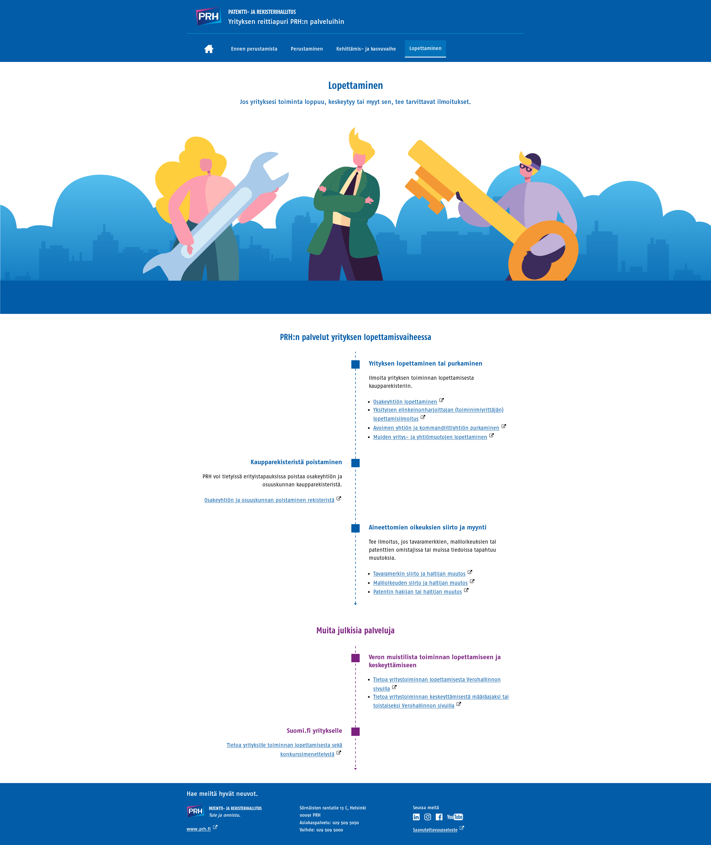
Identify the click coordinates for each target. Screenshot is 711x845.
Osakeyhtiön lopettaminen (405, 402)
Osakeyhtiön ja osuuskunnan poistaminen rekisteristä (269, 500)
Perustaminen (307, 49)
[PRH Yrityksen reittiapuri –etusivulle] (209, 17)
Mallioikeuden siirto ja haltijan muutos (420, 583)
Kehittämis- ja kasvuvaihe (366, 49)
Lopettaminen (425, 48)
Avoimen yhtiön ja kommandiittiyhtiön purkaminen (436, 428)
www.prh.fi (199, 829)
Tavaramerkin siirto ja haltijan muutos (419, 574)
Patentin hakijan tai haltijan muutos (417, 592)
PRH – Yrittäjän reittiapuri (209, 49)
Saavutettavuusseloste (435, 829)
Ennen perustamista (254, 49)
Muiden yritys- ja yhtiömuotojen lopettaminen (430, 437)
